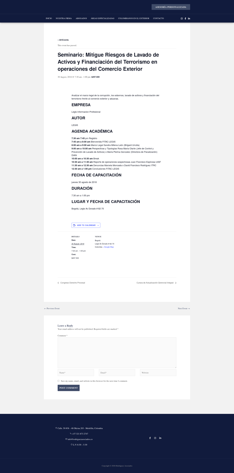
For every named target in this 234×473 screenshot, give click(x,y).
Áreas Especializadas (102, 18)
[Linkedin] (189, 18)
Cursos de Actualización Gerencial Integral (155, 282)
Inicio (49, 18)
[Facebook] (185, 18)
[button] (170, 7)
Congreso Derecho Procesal (72, 282)
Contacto (158, 18)
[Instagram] (182, 18)
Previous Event (52, 308)
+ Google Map (108, 247)
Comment (63, 335)
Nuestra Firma (64, 18)
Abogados (81, 18)
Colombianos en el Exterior (133, 18)
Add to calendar (86, 225)
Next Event (184, 308)
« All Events (63, 39)
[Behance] (160, 438)
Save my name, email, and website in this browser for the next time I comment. (94, 380)
